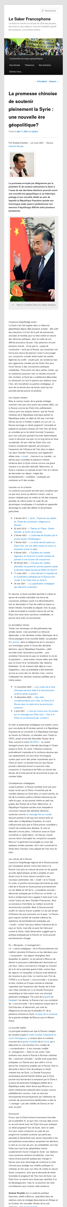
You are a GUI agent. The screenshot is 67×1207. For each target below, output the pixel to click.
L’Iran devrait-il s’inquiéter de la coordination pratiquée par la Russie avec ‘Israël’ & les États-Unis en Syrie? (35, 577)
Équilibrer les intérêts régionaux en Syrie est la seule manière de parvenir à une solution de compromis (34, 556)
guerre (47, 996)
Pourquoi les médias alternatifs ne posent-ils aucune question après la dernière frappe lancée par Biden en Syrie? (36, 566)
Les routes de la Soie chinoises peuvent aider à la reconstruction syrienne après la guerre (34, 690)
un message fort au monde (38, 814)
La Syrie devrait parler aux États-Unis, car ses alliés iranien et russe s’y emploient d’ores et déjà (35, 546)
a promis (15, 642)
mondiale (33, 1041)
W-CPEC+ (35, 741)
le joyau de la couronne (46, 1013)
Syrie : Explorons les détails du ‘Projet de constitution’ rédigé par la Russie (35, 521)
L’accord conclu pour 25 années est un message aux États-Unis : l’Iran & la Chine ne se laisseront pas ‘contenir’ (36, 714)
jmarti (35, 131)
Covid (46, 1041)
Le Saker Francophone (30, 19)
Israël (24, 456)
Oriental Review (16, 146)
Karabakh (13, 1000)
